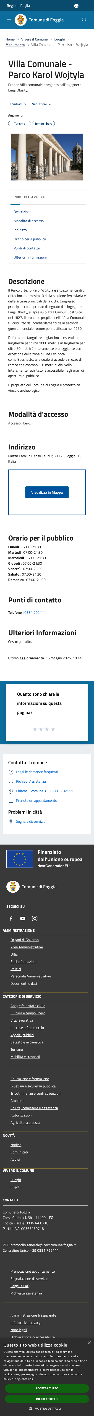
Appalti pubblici (22, 1035)
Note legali (18, 1329)
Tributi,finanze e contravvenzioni (35, 1093)
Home (10, 39)
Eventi (15, 1187)
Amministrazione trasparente (33, 1315)
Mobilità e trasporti (25, 1056)
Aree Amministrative (26, 947)
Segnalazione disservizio (29, 1278)
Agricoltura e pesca (25, 1122)
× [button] (89, 1343)
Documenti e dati (23, 983)
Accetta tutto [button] (46, 1388)
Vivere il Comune (35, 39)
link (30, 1379)
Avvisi (15, 1159)
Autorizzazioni (21, 1115)
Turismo (16, 1049)
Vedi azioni (39, 104)
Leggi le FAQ (20, 1286)
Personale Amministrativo (30, 976)
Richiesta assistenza (26, 1293)
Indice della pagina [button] (29, 197)
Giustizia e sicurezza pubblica (33, 1086)
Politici (15, 969)
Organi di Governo (24, 939)
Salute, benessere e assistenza (34, 1108)
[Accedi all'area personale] (76, 5)
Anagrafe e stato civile (27, 1005)
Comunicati (19, 1152)
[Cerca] (84, 20)
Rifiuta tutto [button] (47, 1399)
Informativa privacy (25, 1322)
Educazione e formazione (29, 1078)
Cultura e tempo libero (27, 1013)
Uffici (14, 954)
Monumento (15, 44)
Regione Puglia (18, 5)
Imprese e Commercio (27, 1027)
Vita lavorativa (21, 1020)
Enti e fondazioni (23, 961)
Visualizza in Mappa (47, 492)
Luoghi (59, 39)
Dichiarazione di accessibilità (32, 1337)
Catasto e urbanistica (26, 1042)
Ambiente (18, 1100)
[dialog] (47, 1377)
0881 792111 (35, 612)
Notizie (15, 1144)
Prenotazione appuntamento (32, 1271)
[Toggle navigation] (9, 19)
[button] (47, 1408)
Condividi (16, 104)
